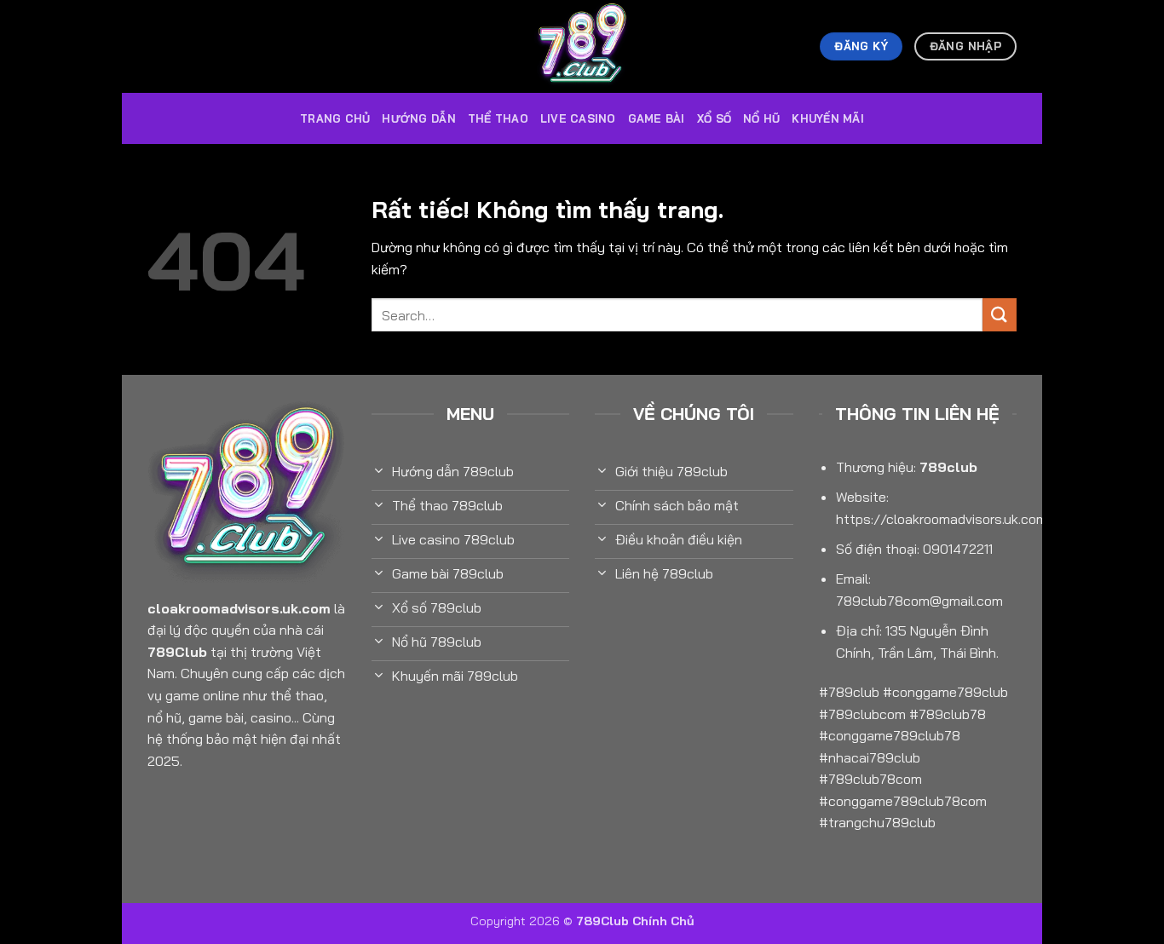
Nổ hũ (761, 118)
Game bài (656, 118)
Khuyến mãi (828, 118)
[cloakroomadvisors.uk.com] (582, 46)
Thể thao (498, 118)
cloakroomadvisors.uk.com (239, 608)
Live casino (578, 118)
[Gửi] (999, 314)
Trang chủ (335, 118)
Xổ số (714, 118)
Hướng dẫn (418, 118)
